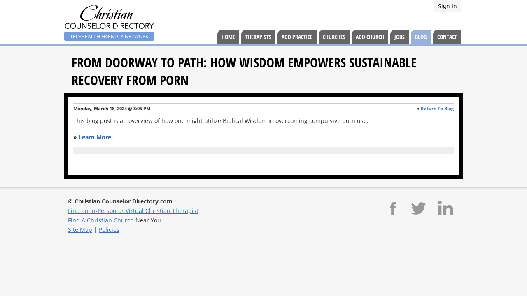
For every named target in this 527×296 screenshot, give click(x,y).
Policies (109, 230)
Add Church (370, 37)
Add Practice (297, 37)
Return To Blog (437, 108)
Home (228, 37)
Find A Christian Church (101, 220)
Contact (447, 37)
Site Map (80, 230)
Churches (334, 37)
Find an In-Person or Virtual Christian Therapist (133, 211)
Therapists (258, 37)
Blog (421, 37)
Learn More (95, 137)
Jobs (399, 37)
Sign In (447, 6)
